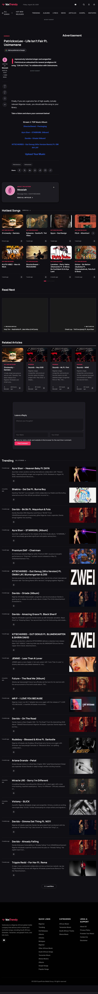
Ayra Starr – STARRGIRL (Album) (35, 132)
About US (83, 926)
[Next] (93, 233)
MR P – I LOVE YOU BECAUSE (27, 698)
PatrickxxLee (17, 164)
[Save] (4, 98)
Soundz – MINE (83, 367)
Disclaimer (83, 940)
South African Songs (46, 952)
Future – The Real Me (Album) (28, 678)
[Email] (45, 170)
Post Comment (23, 443)
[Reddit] (40, 170)
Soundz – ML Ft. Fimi (60, 367)
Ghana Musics (44, 959)
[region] (49, 248)
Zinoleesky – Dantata (9, 368)
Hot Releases (43, 931)
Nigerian (6, 36)
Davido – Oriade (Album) (35, 138)
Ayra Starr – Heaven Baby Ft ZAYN (31, 468)
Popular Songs (44, 969)
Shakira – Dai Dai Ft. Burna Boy (29, 489)
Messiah (6, 389)
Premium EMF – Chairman (26, 550)
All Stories (19, 460)
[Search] (84, 4)
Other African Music (46, 948)
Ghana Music (63, 934)
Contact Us (84, 937)
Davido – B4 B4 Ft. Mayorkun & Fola (31, 509)
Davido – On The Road (24, 718)
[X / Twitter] (24, 170)
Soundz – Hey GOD (35, 367)
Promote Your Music (87, 933)
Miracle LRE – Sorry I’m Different (30, 780)
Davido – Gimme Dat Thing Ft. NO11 (31, 821)
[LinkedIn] (30, 170)
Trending (42, 927)
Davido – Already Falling (25, 841)
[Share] (4, 104)
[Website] (53, 187)
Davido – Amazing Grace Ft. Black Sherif (34, 614)
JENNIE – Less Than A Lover (27, 658)
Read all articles (24, 197)
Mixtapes (42, 941)
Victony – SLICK (21, 801)
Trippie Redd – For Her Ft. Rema (29, 862)
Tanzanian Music (44, 955)
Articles (41, 938)
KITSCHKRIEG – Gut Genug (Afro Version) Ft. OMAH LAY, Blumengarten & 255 (37, 573)
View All (25, 210)
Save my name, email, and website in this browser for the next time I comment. (44, 440)
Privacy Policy (85, 930)
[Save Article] (21, 241)
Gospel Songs (43, 966)
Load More (50, 886)
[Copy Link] (50, 170)
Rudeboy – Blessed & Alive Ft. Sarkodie (33, 739)
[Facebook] (19, 170)
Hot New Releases (8, 230)
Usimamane (27, 164)
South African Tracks (66, 931)
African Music (64, 924)
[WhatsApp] (35, 170)
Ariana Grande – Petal (24, 760)
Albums (41, 934)
